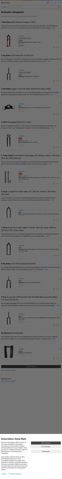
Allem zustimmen (46, 443)
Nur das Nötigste (46, 446)
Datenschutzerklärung (15, 474)
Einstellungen (46, 451)
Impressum (4, 474)
